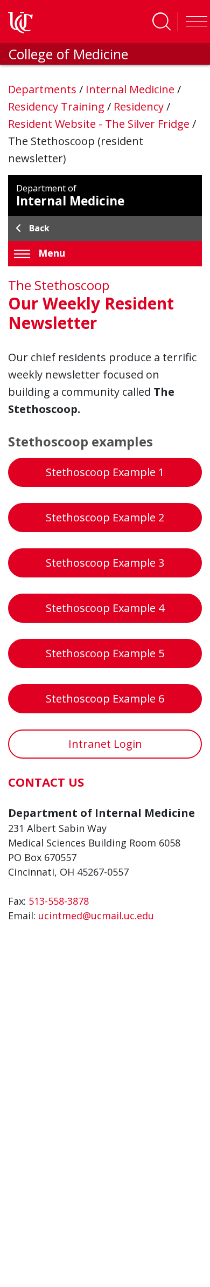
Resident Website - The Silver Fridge (100, 123)
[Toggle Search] (161, 21)
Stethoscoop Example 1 (105, 472)
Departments (43, 89)
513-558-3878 (59, 900)
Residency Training (57, 106)
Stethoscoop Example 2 (105, 517)
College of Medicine (68, 54)
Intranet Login (105, 744)
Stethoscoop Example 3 (105, 562)
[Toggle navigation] (194, 21)
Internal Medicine (131, 89)
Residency (140, 106)
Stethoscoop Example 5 (105, 653)
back (39, 228)
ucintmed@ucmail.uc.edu (96, 915)
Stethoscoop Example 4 (105, 608)
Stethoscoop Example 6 (105, 698)
